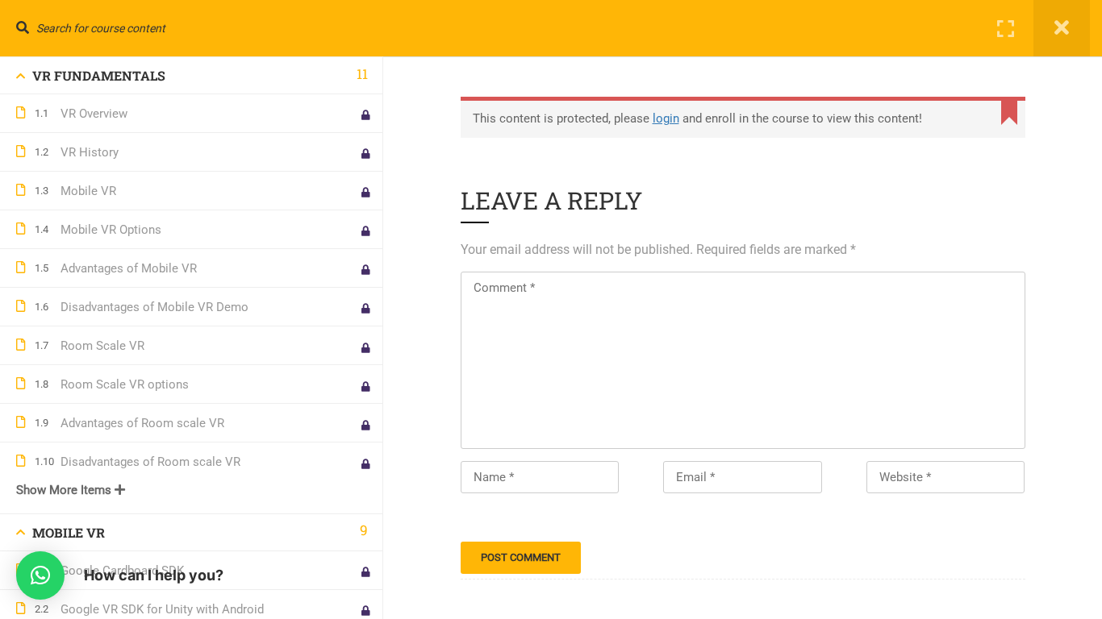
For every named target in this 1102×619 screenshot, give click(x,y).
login (666, 118)
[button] (40, 575)
